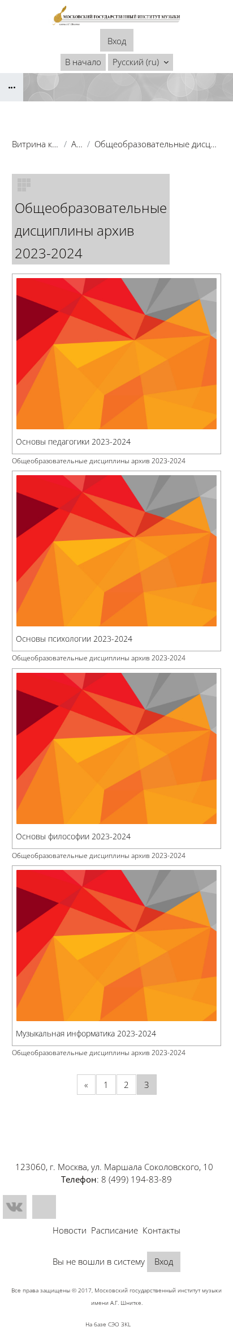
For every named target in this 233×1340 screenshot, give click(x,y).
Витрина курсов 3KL (35, 144)
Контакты (161, 1230)
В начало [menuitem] (83, 61)
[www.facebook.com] (44, 1207)
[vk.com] (15, 1207)
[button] (140, 62)
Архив (77, 144)
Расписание (114, 1230)
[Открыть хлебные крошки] (11, 87)
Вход (116, 40)
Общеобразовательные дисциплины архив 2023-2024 (98, 461)
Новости (70, 1230)
